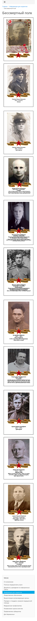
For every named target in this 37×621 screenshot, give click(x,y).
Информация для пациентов (18, 6)
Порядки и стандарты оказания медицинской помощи (18, 602)
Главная (4, 6)
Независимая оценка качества (13, 608)
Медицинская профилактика (13, 606)
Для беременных (9, 614)
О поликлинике (8, 582)
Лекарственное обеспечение (13, 595)
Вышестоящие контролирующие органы (16, 598)
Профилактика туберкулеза (12, 611)
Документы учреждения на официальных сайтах (17, 588)
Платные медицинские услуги (13, 585)
